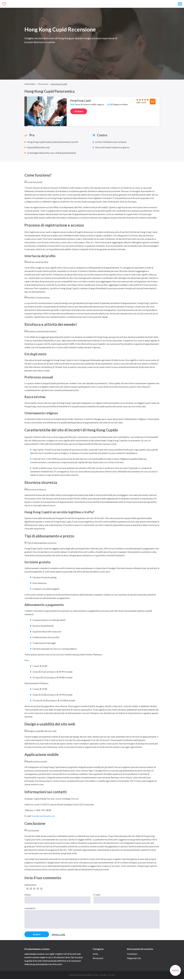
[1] (27, 888)
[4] (37, 888)
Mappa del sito (134, 958)
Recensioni (98, 958)
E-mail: (96, 894)
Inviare (36, 934)
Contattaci (132, 954)
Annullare (58, 934)
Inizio (95, 954)
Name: (27, 894)
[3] (34, 888)
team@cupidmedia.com (43, 816)
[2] (30, 888)
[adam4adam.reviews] (15, 3)
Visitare (78, 111)
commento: (30, 908)
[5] (41, 888)
